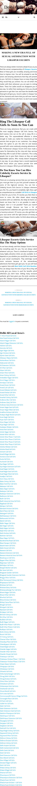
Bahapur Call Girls (6, 506)
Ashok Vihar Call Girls (7, 434)
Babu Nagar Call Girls (7, 489)
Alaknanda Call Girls (7, 363)
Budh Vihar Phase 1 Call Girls (10, 624)
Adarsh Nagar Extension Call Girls (11, 343)
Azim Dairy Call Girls (7, 479)
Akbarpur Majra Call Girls (8, 358)
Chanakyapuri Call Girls (8, 644)
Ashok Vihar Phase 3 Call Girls (10, 442)
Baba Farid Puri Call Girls (8, 484)
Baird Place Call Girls (7, 511)
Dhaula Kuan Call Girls (7, 780)
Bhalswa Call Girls (6, 585)
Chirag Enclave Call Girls (8, 679)
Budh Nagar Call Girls (7, 622)
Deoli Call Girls (5, 753)
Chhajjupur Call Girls (7, 666)
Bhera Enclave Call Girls (8, 600)
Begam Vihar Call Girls (7, 560)
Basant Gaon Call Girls (7, 545)
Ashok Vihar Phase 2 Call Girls (10, 439)
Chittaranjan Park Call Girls (9, 686)
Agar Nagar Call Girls (7, 350)
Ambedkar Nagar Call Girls (9, 378)
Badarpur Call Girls (6, 491)
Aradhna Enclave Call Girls (9, 412)
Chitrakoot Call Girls (7, 684)
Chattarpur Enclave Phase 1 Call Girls (12, 659)
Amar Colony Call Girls (7, 375)
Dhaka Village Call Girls (8, 770)
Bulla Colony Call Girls (7, 632)
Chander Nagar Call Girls (8, 649)
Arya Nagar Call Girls (7, 425)
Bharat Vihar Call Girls (7, 595)
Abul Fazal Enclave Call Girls (9, 338)
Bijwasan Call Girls (6, 610)
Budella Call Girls (6, 620)
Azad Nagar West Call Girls (9, 474)
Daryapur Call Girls (6, 723)
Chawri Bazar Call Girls (7, 664)
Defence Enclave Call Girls (8, 740)
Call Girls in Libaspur (29, 192)
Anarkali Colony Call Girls (8, 397)
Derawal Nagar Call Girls (8, 763)
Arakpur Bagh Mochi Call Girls (10, 415)
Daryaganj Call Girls (6, 721)
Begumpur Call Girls (7, 563)
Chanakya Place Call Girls (8, 642)
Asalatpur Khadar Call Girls (9, 427)
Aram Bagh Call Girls (7, 417)
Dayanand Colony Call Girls (9, 733)
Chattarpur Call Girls (7, 657)
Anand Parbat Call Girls (8, 392)
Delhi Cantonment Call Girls (9, 748)
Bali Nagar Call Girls (6, 526)
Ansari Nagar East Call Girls (9, 407)
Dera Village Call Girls (7, 760)
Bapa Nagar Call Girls (7, 538)
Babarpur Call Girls (6, 486)
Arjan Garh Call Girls (7, 420)
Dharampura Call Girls (7, 775)
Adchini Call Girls (6, 346)
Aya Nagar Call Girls (6, 464)
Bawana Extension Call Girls (9, 553)
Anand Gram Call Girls (7, 385)
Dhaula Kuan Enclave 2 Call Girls (11, 785)
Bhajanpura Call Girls (7, 583)
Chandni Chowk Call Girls (8, 654)
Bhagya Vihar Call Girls (7, 578)
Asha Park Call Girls (6, 429)
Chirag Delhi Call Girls (7, 676)
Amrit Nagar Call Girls (7, 380)
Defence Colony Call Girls (8, 738)
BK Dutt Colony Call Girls (8, 615)
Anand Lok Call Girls (7, 388)
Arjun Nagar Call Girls (7, 422)
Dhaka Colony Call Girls (8, 768)
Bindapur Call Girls (6, 612)
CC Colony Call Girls (6, 637)
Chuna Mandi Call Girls (7, 691)
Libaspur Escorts (30, 69)
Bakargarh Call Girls (6, 513)
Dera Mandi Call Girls (7, 758)
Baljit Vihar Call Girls (7, 531)
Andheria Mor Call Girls (8, 400)
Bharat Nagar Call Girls (7, 592)
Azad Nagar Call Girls (7, 469)
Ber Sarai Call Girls (6, 570)
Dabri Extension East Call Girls (10, 711)
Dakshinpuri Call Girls (7, 716)
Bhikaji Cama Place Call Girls (9, 602)
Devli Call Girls (5, 765)
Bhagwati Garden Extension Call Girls (12, 575)
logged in (12, 321)
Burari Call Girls (5, 634)
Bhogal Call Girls (5, 605)
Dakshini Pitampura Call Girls (10, 713)
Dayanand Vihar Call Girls (8, 736)
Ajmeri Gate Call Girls (7, 355)
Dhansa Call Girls (6, 773)
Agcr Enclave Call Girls (7, 353)
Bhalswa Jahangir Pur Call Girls (10, 590)
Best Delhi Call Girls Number (26, 266)
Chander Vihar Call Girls (8, 652)
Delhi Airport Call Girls (7, 745)
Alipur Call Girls (5, 370)
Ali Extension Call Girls (7, 365)
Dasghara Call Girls (6, 726)
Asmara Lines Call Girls (8, 457)
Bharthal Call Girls (6, 597)
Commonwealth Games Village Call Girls (13, 696)
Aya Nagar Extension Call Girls (10, 466)
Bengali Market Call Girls (8, 568)
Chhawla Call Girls (6, 671)
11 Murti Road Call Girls (8, 336)
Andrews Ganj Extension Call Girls (11, 405)
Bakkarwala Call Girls (7, 518)
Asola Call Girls (5, 459)
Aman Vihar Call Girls (7, 373)
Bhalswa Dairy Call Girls (8, 587)
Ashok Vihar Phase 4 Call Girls (10, 444)
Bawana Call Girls (6, 550)
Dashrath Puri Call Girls (8, 728)
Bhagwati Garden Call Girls (9, 573)
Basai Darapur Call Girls (8, 543)
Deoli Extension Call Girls (8, 755)
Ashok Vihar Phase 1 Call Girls (10, 437)
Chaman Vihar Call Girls (8, 639)
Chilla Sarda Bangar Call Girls (10, 674)
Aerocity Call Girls (6, 348)
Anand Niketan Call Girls (8, 390)
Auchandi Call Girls (6, 462)
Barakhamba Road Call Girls (9, 541)
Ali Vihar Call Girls (6, 368)
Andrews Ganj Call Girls (8, 402)
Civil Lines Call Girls (6, 694)
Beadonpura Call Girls (7, 558)
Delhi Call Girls (18, 7)
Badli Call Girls (5, 499)
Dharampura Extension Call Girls (11, 777)
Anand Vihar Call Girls (7, 395)
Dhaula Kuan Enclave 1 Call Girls (11, 782)
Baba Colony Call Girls (7, 481)
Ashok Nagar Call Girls (7, 432)
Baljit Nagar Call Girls (7, 528)
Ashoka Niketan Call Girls (8, 447)
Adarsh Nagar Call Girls (8, 341)
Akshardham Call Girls (7, 360)
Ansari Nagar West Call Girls (9, 410)
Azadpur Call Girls (6, 476)
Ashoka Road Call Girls (7, 449)
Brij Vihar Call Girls (6, 617)
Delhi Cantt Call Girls (7, 750)
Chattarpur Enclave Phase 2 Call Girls (12, 661)
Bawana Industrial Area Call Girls (11, 555)
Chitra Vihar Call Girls (7, 681)
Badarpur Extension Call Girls (10, 494)
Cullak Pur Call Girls (6, 703)
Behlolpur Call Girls (6, 565)
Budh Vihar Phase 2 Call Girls (10, 627)
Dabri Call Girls (5, 706)
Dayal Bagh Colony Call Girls (9, 731)
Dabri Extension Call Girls (8, 708)
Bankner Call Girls (6, 536)
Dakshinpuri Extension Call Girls (11, 718)
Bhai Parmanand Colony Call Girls (11, 580)
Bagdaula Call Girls (6, 504)
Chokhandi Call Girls (7, 689)
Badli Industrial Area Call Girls (10, 501)
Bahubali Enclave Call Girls (9, 508)
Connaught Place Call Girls (9, 699)
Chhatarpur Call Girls (7, 669)
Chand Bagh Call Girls (7, 647)
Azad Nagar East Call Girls (8, 471)
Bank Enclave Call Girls (7, 533)
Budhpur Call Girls (6, 629)
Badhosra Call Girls (6, 496)
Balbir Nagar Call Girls (7, 523)
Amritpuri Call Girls (6, 383)
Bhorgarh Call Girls (6, 607)
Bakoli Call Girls (5, 521)
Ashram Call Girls (6, 452)
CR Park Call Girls (6, 701)
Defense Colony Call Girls (8, 743)
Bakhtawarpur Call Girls (8, 516)
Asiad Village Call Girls (7, 454)
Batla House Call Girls (7, 548)
